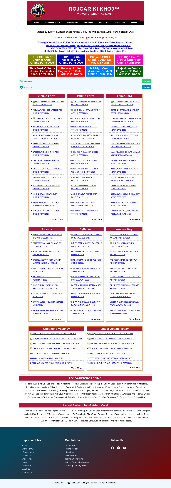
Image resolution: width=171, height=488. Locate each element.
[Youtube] (124, 448)
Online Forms (72, 22)
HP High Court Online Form (82, 48)
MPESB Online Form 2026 (113, 45)
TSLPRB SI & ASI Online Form (55, 45)
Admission (88, 22)
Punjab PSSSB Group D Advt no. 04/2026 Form (100, 59)
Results (134, 22)
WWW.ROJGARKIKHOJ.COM (94, 14)
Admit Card (104, 22)
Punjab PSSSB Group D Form (85, 45)
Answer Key (120, 22)
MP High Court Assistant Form (74, 50)
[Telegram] (118, 448)
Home (36, 22)
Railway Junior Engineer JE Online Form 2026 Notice (71, 71)
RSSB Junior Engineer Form (103, 50)
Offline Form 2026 (52, 22)
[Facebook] (112, 448)
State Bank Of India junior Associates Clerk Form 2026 (42, 71)
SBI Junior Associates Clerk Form (112, 48)
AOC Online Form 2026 (56, 48)
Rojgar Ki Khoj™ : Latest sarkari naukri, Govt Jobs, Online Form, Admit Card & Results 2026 (85, 31)
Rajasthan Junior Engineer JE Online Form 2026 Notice (129, 71)
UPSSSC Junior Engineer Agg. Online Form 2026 (42, 59)
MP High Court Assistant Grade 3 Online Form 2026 (100, 71)
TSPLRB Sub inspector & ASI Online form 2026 (71, 59)
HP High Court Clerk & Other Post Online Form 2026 (129, 59)
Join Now (146, 81)
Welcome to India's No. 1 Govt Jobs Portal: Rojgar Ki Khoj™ (85, 37)
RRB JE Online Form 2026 (45, 50)
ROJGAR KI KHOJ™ (94, 9)
